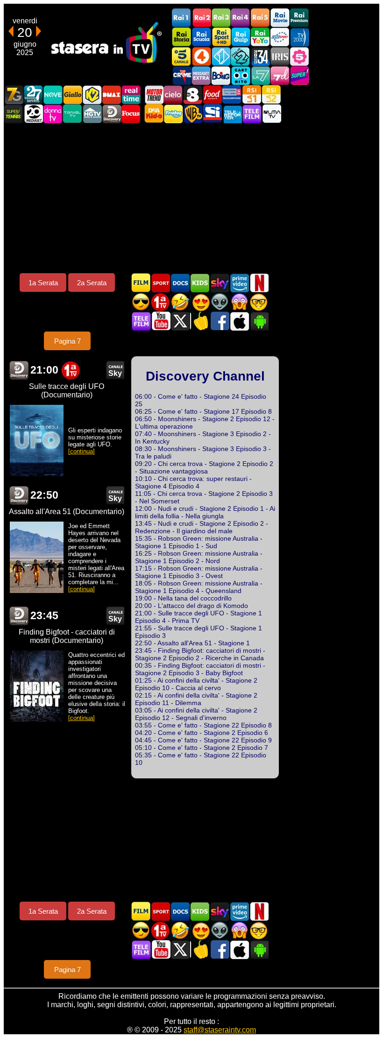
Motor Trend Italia (153, 94)
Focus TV (131, 113)
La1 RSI (252, 94)
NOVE (53, 94)
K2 (92, 94)
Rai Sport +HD (221, 37)
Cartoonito (240, 75)
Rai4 (240, 18)
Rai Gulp (240, 37)
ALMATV (271, 113)
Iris (280, 56)
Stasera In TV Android (259, 321)
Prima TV (160, 301)
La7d (280, 75)
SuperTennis (13, 113)
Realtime (131, 94)
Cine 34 (260, 56)
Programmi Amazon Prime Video (239, 282)
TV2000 (299, 37)
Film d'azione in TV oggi (141, 301)
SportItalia (212, 113)
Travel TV (72, 113)
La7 (260, 75)
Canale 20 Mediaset (33, 113)
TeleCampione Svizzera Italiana (232, 94)
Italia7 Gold (13, 94)
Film (141, 282)
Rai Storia (182, 37)
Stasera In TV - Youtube (160, 321)
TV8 (193, 94)
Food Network (212, 94)
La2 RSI (271, 94)
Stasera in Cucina (200, 321)
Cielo (173, 94)
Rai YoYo (260, 37)
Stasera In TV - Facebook (219, 321)
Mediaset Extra (201, 75)
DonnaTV (53, 113)
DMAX (111, 94)
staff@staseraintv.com (220, 1030)
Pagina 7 (67, 341)
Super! (299, 75)
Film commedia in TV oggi (180, 301)
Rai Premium (299, 18)
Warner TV (193, 113)
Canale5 (182, 56)
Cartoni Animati (200, 282)
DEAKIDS (153, 113)
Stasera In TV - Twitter (180, 321)
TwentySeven (33, 94)
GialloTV (72, 94)
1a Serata (43, 283)
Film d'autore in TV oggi (259, 301)
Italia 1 (221, 56)
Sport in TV (160, 282)
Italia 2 (240, 56)
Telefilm (252, 113)
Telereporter (232, 113)
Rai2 (201, 18)
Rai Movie (280, 18)
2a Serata (91, 283)
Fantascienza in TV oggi (219, 301)
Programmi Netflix (259, 282)
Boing (221, 75)
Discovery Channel (111, 113)
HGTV (92, 113)
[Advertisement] (191, 198)
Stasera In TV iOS (239, 321)
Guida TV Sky (219, 282)
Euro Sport (280, 37)
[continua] (81, 451)
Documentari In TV (180, 282)
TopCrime (182, 75)
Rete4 (201, 56)
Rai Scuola (201, 37)
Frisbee (173, 113)
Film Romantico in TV (200, 301)
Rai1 (182, 18)
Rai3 (221, 18)
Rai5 (260, 18)
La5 (299, 56)
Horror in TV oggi (239, 301)
